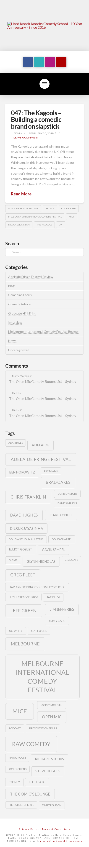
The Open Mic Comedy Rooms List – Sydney (42, 381)
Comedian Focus (20, 295)
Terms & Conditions (56, 829)
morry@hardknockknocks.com (61, 840)
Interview (15, 322)
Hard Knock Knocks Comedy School (37, 587)
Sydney (14, 782)
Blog (11, 286)
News (12, 341)
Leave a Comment (26, 137)
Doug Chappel (62, 539)
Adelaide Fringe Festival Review (30, 277)
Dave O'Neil (61, 515)
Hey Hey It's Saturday (23, 597)
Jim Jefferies (62, 609)
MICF (71, 216)
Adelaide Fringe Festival (23, 208)
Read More (21, 193)
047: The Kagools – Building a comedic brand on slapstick (36, 119)
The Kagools (44, 224)
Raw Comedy (31, 743)
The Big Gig (37, 782)
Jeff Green (24, 610)
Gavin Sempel (53, 550)
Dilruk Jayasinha (26, 528)
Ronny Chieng (17, 769)
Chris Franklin (28, 496)
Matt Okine (39, 630)
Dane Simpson (67, 503)
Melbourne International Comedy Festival (35, 216)
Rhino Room (17, 757)
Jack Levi (53, 597)
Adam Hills (15, 442)
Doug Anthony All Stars (26, 539)
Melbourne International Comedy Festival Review (43, 331)
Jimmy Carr (57, 621)
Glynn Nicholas (41, 561)
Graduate (71, 559)
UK (60, 224)
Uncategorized (18, 350)
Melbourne (25, 643)
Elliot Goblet (20, 549)
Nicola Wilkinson (19, 224)
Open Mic (52, 716)
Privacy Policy (29, 829)
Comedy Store (67, 493)
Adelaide (40, 445)
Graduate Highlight (22, 313)
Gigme (13, 560)
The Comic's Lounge (30, 794)
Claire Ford (68, 208)
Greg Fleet (22, 574)
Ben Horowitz (22, 472)
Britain (49, 208)
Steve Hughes (47, 771)
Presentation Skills (43, 728)
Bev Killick (51, 470)
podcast (15, 728)
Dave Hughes (24, 515)
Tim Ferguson (51, 805)
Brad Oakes (58, 482)
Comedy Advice (19, 304)
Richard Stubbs (49, 759)
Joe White (16, 630)
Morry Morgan (52, 705)
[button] (44, 84)
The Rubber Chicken (21, 804)
